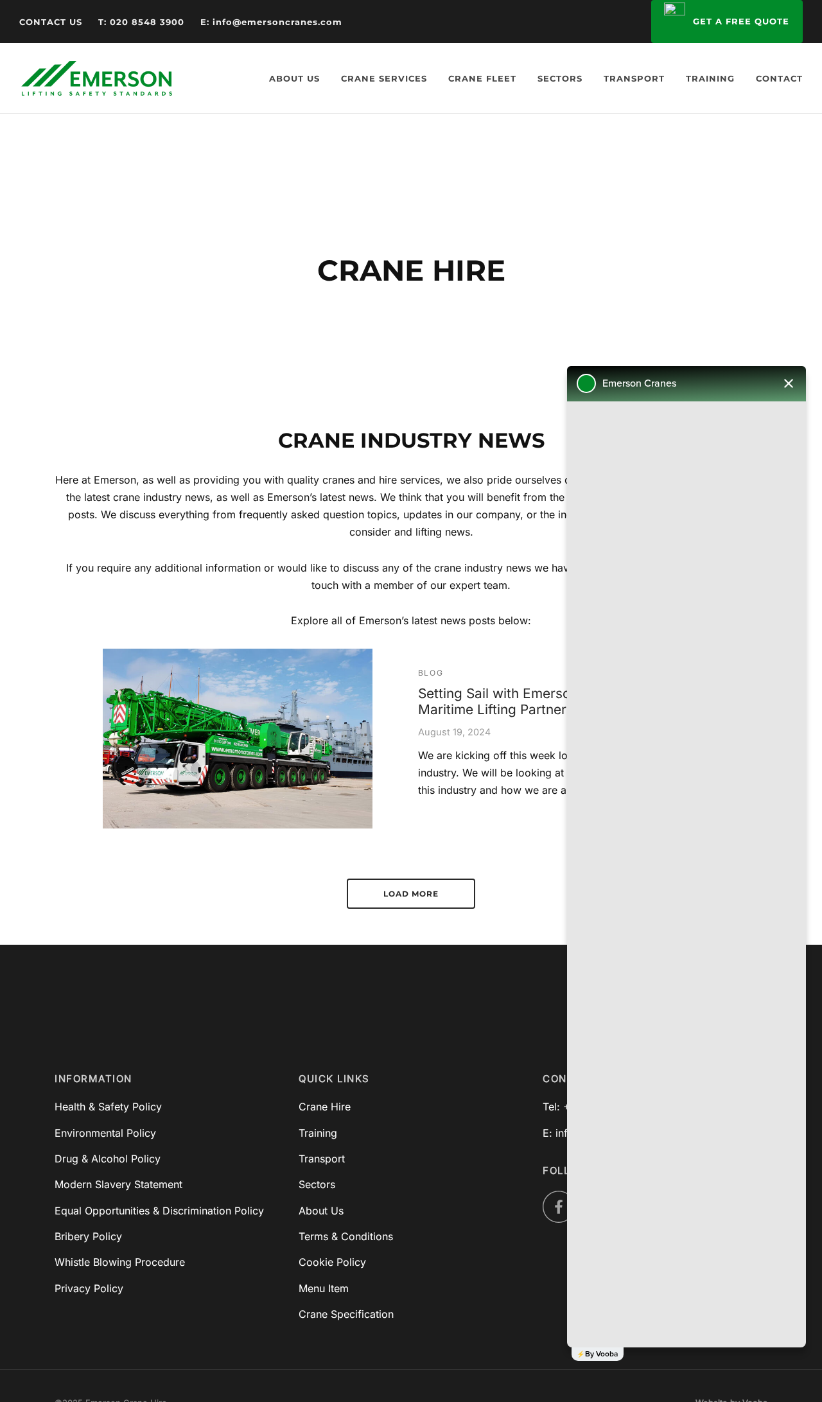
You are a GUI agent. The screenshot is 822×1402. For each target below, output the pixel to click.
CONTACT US (50, 22)
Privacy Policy (89, 1288)
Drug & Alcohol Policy (108, 1158)
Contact (779, 78)
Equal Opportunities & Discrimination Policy (159, 1210)
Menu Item (324, 1288)
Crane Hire (325, 1106)
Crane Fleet (482, 78)
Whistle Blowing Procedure (120, 1262)
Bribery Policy (88, 1236)
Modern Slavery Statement (118, 1184)
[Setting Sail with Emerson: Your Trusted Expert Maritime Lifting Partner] (237, 738)
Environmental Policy (105, 1132)
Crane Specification (346, 1314)
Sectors (560, 78)
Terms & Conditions (346, 1236)
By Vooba (601, 1353)
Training (710, 78)
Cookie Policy (332, 1262)
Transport (634, 78)
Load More (411, 893)
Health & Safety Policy (108, 1106)
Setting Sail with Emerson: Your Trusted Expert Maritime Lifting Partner (564, 702)
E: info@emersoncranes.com (271, 22)
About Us (294, 78)
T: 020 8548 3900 (141, 22)
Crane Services (384, 78)
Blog (430, 673)
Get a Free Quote (742, 21)
